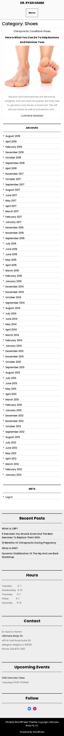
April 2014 (11, 329)
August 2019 (12, 136)
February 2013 (13, 404)
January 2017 (13, 222)
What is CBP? (10, 528)
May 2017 (10, 200)
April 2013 (10, 394)
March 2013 (12, 399)
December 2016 (14, 227)
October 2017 (13, 179)
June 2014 (11, 318)
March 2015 (12, 270)
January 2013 (13, 410)
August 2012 (12, 437)
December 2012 (14, 415)
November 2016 (14, 232)
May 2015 (10, 259)
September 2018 (15, 163)
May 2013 (10, 388)
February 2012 (13, 469)
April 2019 (11, 141)
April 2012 (10, 458)
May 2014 (11, 324)
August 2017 (12, 189)
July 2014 (10, 313)
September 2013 (14, 367)
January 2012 (13, 474)
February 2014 (13, 340)
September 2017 (14, 184)
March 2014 (12, 335)
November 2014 (14, 292)
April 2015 (11, 265)
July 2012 (10, 442)
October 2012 (13, 426)
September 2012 (14, 431)
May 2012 (10, 453)
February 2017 (13, 216)
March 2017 (12, 211)
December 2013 (14, 351)
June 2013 (11, 383)
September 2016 (15, 238)
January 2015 (13, 281)
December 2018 (14, 152)
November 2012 (14, 421)
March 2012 (12, 464)
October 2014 (13, 297)
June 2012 (11, 447)
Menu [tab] (32, 12)
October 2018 (13, 157)
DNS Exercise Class (13, 678)
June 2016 (11, 249)
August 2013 (12, 372)
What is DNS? (10, 548)
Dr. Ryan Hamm (32, 3)
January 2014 (13, 345)
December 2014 (14, 286)
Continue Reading (32, 115)
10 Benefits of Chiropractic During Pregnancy (29, 542)
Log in (9, 497)
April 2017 (10, 206)
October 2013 (13, 361)
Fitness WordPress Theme (21, 722)
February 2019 (13, 146)
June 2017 (11, 195)
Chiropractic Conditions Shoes (32, 31)
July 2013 (10, 378)
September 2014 (15, 302)
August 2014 (12, 308)
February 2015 (13, 275)
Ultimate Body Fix (12, 636)
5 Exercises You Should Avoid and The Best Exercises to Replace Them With (27, 535)
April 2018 (11, 168)
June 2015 (11, 254)
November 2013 (14, 356)
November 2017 (14, 173)
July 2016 (10, 243)
